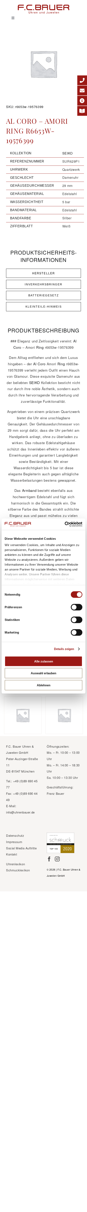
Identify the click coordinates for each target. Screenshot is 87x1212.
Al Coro (39, 363)
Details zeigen (64, 649)
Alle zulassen (43, 661)
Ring (40, 347)
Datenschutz (15, 835)
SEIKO (67, 153)
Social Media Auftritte (21, 848)
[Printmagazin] (82, 111)
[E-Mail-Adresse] (82, 90)
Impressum (14, 842)
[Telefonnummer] (82, 80)
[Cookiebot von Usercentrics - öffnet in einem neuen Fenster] (64, 524)
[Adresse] (82, 101)
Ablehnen (43, 685)
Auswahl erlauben (43, 673)
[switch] (76, 607)
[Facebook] (49, 859)
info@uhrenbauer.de (20, 812)
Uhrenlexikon (15, 864)
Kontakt (11, 854)
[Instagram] (57, 859)
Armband (29, 490)
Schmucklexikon (18, 870)
